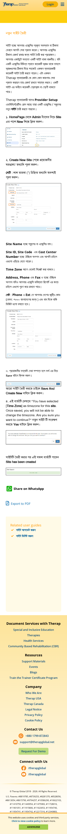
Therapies (33, 635)
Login (50, 4)
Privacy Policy (34, 715)
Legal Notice (33, 709)
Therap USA (33, 698)
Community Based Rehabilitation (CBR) (33, 646)
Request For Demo (33, 751)
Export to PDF (20, 504)
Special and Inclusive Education (33, 630)
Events (33, 667)
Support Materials (33, 661)
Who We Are (33, 693)
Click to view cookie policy (26, 821)
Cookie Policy (33, 720)
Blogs (33, 672)
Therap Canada (33, 704)
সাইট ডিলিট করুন (24, 536)
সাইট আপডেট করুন (26, 530)
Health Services (34, 641)
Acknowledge (33, 827)
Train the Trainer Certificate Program (33, 678)
